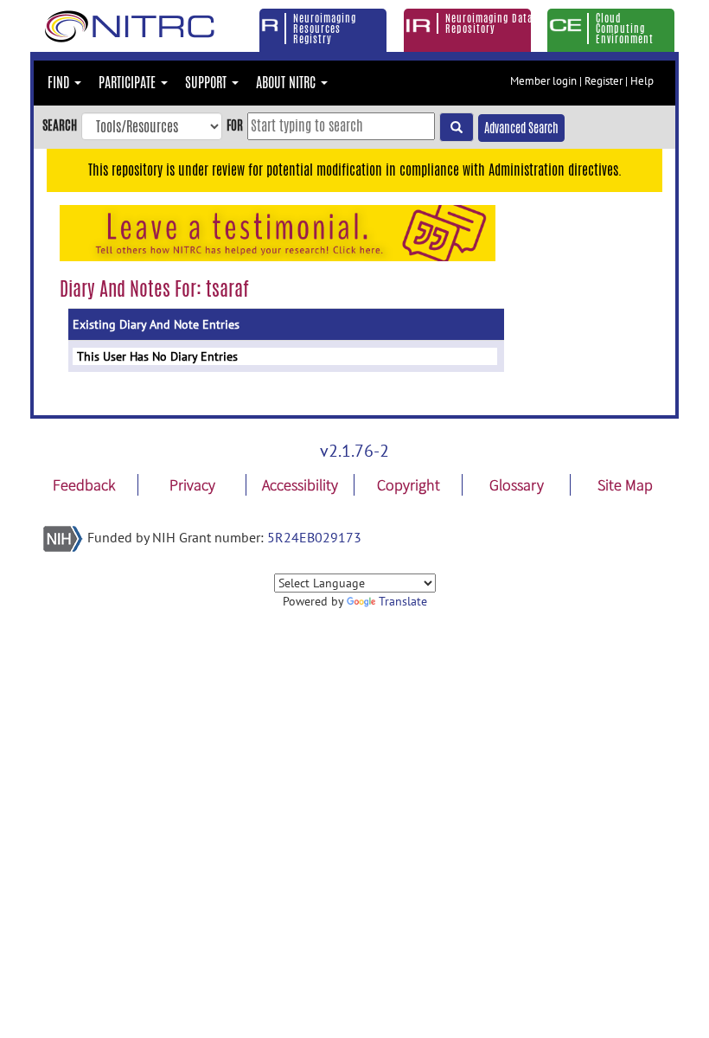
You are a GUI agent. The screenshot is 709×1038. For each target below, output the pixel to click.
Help (642, 81)
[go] (456, 127)
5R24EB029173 (314, 537)
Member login (543, 81)
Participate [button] (129, 83)
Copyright (408, 485)
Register (603, 81)
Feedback (84, 485)
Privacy (192, 485)
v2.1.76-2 (354, 450)
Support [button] (207, 83)
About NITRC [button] (287, 83)
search (59, 125)
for (235, 125)
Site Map (625, 485)
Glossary (516, 485)
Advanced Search (521, 128)
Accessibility (300, 485)
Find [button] (60, 83)
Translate (403, 601)
